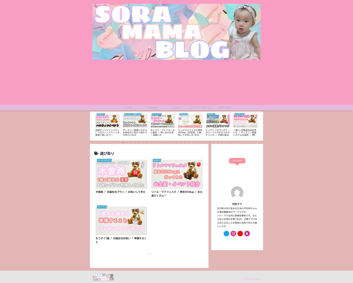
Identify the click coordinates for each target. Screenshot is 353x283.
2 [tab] (126, 142)
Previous (92, 126)
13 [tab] (172, 142)
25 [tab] (222, 142)
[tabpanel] (108, 125)
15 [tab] (180, 142)
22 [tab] (209, 142)
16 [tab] (184, 142)
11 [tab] (164, 142)
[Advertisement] (176, 84)
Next (261, 126)
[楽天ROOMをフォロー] (247, 233)
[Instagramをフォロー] (233, 233)
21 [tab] (205, 142)
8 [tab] (151, 142)
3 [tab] (131, 142)
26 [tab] (226, 142)
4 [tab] (135, 142)
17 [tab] (189, 142)
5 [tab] (139, 142)
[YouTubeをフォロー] (240, 233)
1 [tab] (122, 142)
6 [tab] (143, 142)
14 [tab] (176, 142)
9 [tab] (155, 142)
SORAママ (237, 204)
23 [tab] (213, 142)
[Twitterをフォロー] (226, 233)
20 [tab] (201, 142)
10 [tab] (160, 142)
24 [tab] (217, 142)
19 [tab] (197, 142)
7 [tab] (147, 142)
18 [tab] (193, 142)
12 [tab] (168, 142)
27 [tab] (230, 142)
